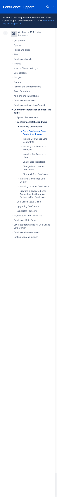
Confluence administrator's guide (30, 105)
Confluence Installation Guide (32, 122)
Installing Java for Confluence (34, 186)
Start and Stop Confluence (36, 174)
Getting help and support (26, 237)
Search (47, 6)
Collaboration (20, 72)
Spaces (17, 45)
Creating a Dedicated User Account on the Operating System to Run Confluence (33, 194)
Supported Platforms (27, 211)
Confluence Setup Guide (29, 201)
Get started (19, 40)
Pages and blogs (22, 49)
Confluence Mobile (23, 59)
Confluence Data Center (25, 220)
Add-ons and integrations (26, 95)
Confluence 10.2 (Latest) (30, 32)
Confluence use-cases (25, 100)
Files (16, 54)
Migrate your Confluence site (28, 215)
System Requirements (27, 117)
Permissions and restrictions (27, 86)
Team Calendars (22, 91)
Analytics (18, 77)
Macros (17, 63)
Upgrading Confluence (28, 206)
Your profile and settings (26, 68)
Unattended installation (34, 161)
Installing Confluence (31, 126)
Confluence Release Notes (27, 232)
